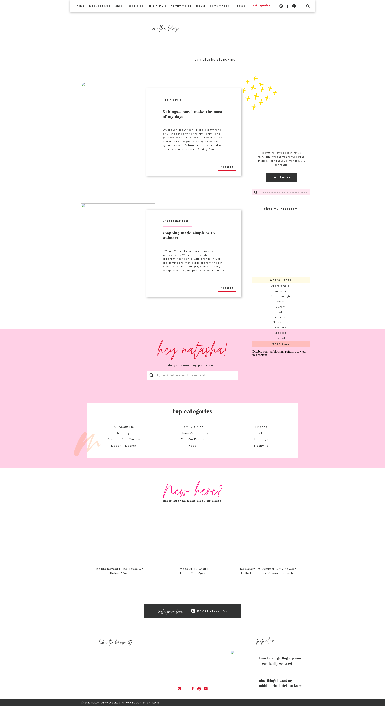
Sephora (280, 327)
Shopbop (280, 332)
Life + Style (172, 100)
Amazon (280, 291)
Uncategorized (175, 221)
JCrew (280, 306)
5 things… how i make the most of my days (193, 114)
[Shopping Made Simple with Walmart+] (118, 253)
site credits (151, 702)
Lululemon (281, 317)
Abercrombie (280, 285)
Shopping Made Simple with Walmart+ (189, 235)
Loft (280, 311)
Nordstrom (280, 322)
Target (280, 337)
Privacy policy (131, 702)
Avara (280, 301)
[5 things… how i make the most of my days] (118, 132)
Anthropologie (281, 296)
